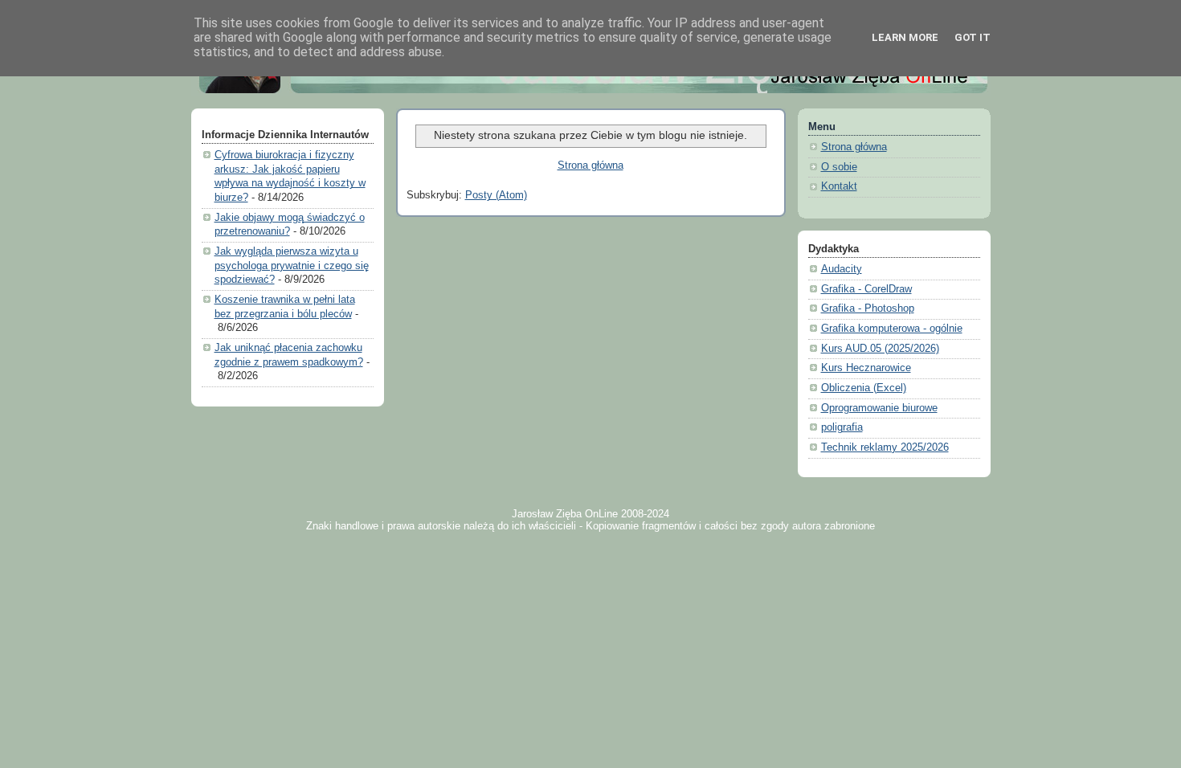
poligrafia (842, 427)
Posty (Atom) (496, 195)
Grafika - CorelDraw (866, 289)
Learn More (905, 37)
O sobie (839, 167)
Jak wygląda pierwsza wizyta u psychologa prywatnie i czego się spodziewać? (292, 265)
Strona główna (590, 165)
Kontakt (839, 186)
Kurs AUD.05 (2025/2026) (880, 348)
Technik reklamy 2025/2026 (885, 447)
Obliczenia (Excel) (863, 388)
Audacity (841, 269)
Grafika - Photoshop (867, 308)
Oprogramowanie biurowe (879, 408)
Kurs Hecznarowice (866, 368)
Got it (972, 37)
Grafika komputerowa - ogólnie (891, 328)
